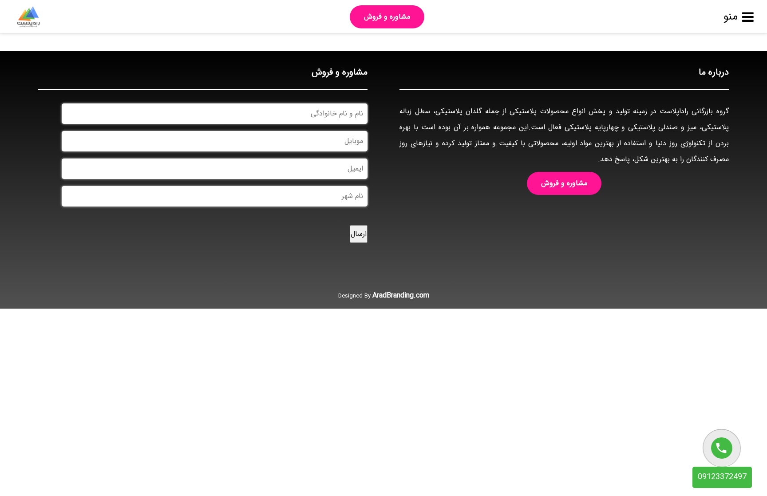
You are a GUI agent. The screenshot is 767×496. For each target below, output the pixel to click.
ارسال (359, 233)
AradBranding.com (400, 295)
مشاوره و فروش (387, 16)
